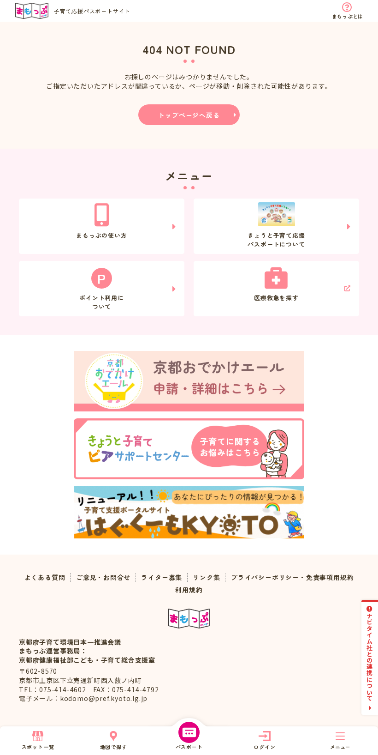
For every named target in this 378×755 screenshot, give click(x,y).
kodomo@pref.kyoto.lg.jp (104, 698)
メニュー (340, 746)
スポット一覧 (38, 746)
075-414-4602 (62, 689)
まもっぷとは (347, 16)
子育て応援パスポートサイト (92, 11)
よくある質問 (44, 577)
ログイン (264, 746)
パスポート (189, 746)
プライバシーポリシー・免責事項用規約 (292, 577)
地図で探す (113, 746)
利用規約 (188, 590)
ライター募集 (161, 577)
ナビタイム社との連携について (370, 656)
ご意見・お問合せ (103, 577)
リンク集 (206, 577)
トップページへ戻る (188, 115)
